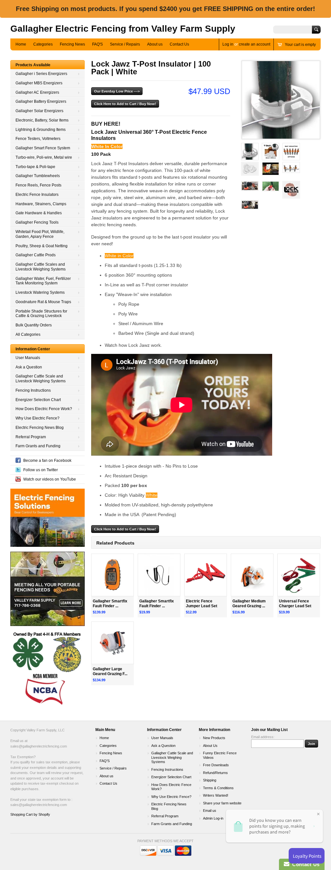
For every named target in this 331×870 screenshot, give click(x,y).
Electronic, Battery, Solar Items (42, 120)
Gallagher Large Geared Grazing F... (110, 671)
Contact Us (179, 44)
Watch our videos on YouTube (49, 479)
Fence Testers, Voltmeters (38, 138)
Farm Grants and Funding (38, 446)
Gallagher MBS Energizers (39, 83)
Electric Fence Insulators (37, 194)
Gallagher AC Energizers (37, 92)
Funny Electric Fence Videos (220, 755)
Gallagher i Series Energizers (41, 73)
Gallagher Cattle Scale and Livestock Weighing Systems (41, 378)
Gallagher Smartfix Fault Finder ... (110, 603)
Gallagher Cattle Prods (36, 255)
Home (21, 44)
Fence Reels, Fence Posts (38, 185)
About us (155, 44)
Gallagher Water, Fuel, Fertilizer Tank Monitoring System (43, 281)
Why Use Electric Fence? (37, 418)
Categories (43, 44)
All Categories (28, 334)
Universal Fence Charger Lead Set (295, 603)
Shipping (209, 780)
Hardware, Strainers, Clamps (41, 204)
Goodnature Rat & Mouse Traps (43, 302)
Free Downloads (216, 765)
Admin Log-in (213, 818)
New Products (214, 738)
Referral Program (31, 437)
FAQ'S (97, 44)
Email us (209, 810)
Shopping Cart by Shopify (30, 814)
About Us (210, 746)
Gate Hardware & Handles (39, 213)
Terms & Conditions (218, 788)
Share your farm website (222, 803)
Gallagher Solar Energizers (39, 111)
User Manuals (28, 357)
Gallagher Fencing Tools (37, 222)
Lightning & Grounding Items (41, 129)
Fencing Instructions (33, 390)
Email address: (262, 737)
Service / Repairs (125, 44)
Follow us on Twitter (40, 470)
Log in (227, 44)
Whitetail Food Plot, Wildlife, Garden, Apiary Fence (40, 234)
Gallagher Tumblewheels (38, 176)
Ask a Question (29, 367)
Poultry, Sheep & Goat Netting (42, 246)
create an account (254, 44)
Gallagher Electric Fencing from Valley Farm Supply (122, 29)
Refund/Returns (215, 773)
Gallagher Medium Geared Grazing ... (249, 603)
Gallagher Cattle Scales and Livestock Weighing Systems (41, 266)
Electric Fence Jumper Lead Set (201, 603)
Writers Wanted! (215, 795)
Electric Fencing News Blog (40, 427)
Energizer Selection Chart (38, 400)
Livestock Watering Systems (40, 292)
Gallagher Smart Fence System (43, 148)
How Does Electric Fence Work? (44, 409)
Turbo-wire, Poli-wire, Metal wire (44, 157)
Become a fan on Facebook (47, 460)
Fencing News (72, 44)
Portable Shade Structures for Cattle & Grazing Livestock (41, 313)
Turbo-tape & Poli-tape (35, 166)
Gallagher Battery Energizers (41, 101)
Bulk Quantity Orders (34, 325)
